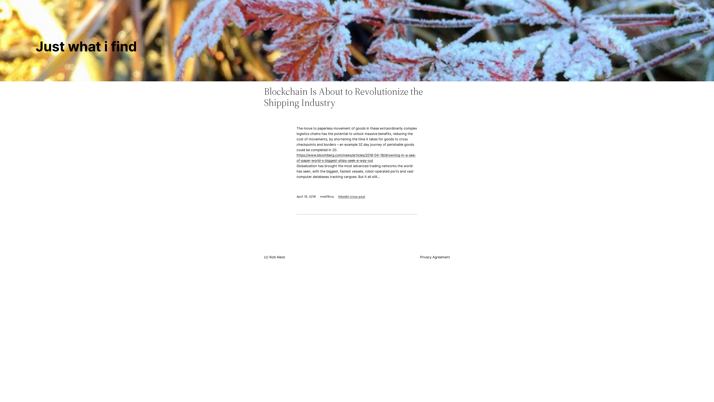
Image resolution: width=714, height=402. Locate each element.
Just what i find (86, 46)
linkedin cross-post (351, 196)
